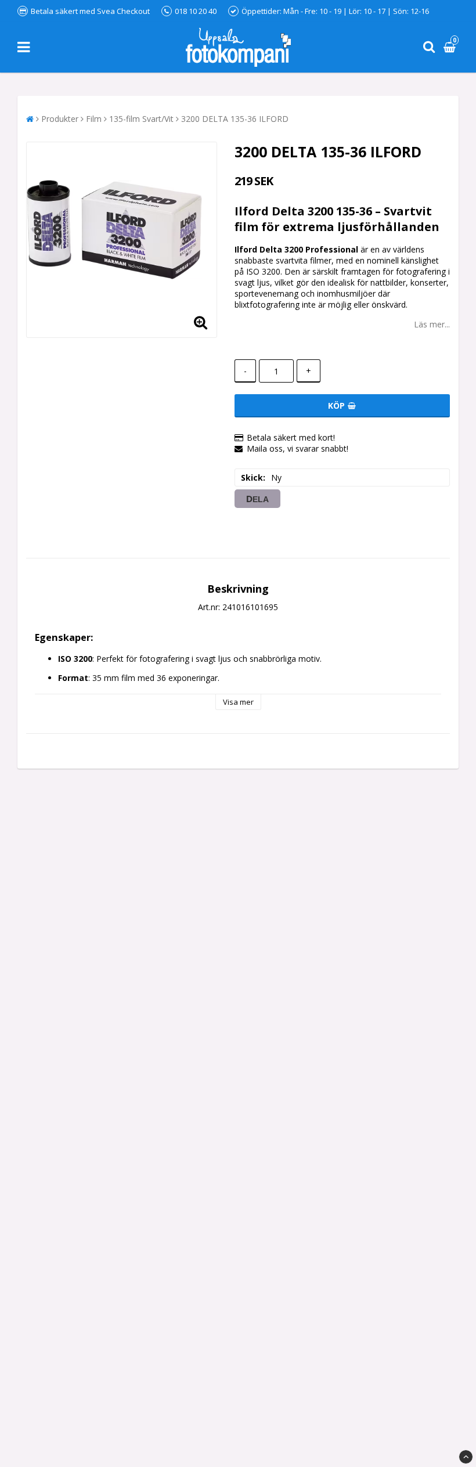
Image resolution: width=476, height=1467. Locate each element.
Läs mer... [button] (432, 324)
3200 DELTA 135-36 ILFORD (235, 118)
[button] (451, 47)
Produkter (59, 118)
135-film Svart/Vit (141, 118)
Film (94, 118)
